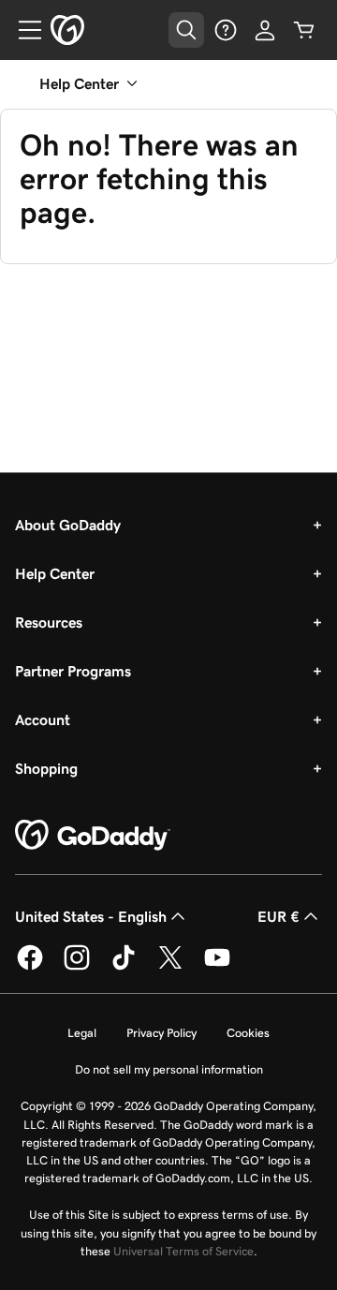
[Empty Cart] (304, 30)
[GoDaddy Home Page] (92, 836)
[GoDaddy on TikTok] (124, 966)
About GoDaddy (68, 524)
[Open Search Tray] (186, 30)
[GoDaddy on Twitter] (170, 966)
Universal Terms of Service (183, 1251)
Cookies (248, 1033)
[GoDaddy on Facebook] (30, 966)
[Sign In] (265, 30)
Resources (48, 622)
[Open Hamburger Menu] (22, 29)
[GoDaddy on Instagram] (77, 966)
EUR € (278, 916)
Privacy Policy (161, 1033)
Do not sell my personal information (169, 1069)
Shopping (46, 768)
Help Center (55, 573)
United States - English (91, 916)
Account (42, 719)
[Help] (225, 30)
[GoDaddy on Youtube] (217, 966)
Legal (81, 1033)
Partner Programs (73, 670)
